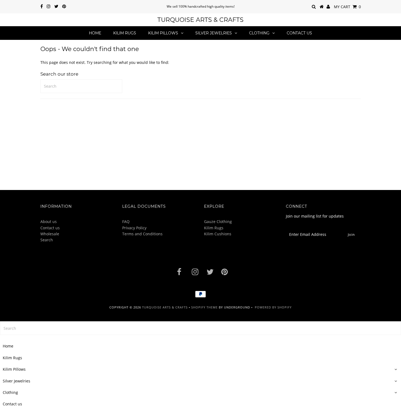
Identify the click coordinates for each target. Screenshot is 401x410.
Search (46, 239)
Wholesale (49, 233)
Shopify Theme (204, 307)
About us (48, 221)
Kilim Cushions (217, 233)
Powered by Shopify (273, 307)
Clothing (259, 33)
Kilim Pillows (163, 33)
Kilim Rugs (124, 33)
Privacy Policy (134, 227)
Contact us (299, 33)
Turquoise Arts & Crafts (200, 19)
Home (95, 33)
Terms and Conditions (142, 233)
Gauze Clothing (218, 221)
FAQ (126, 221)
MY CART (347, 6)
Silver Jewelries (213, 33)
